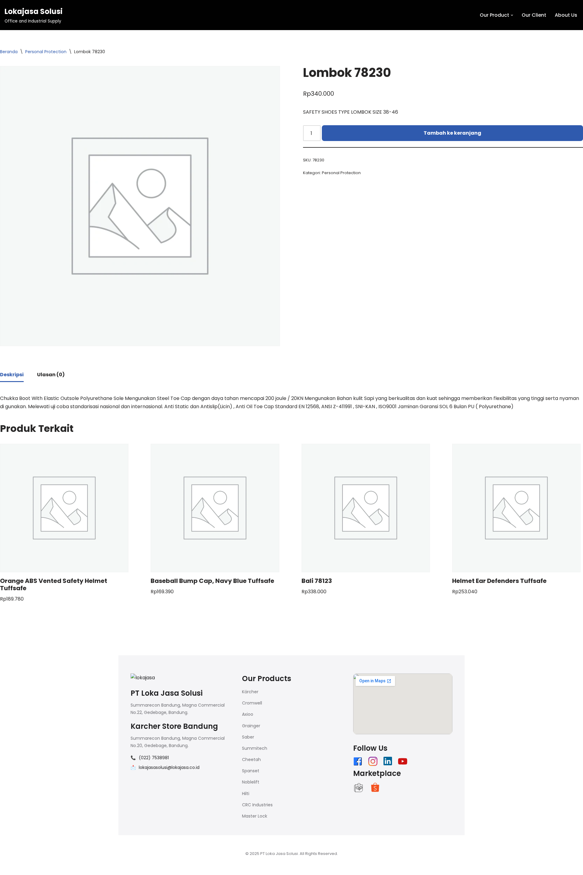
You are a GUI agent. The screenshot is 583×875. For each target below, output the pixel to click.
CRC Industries (257, 805)
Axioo (247, 714)
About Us (566, 15)
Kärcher (250, 692)
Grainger (251, 726)
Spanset (250, 771)
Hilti (245, 794)
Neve (124, 867)
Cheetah (251, 759)
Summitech (254, 748)
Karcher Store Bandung (174, 726)
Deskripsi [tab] (12, 374)
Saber (248, 737)
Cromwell (252, 703)
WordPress (194, 867)
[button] (512, 15)
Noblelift (250, 782)
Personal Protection (45, 52)
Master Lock (254, 816)
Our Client (534, 15)
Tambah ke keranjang (452, 132)
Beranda (9, 52)
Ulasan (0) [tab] (51, 374)
